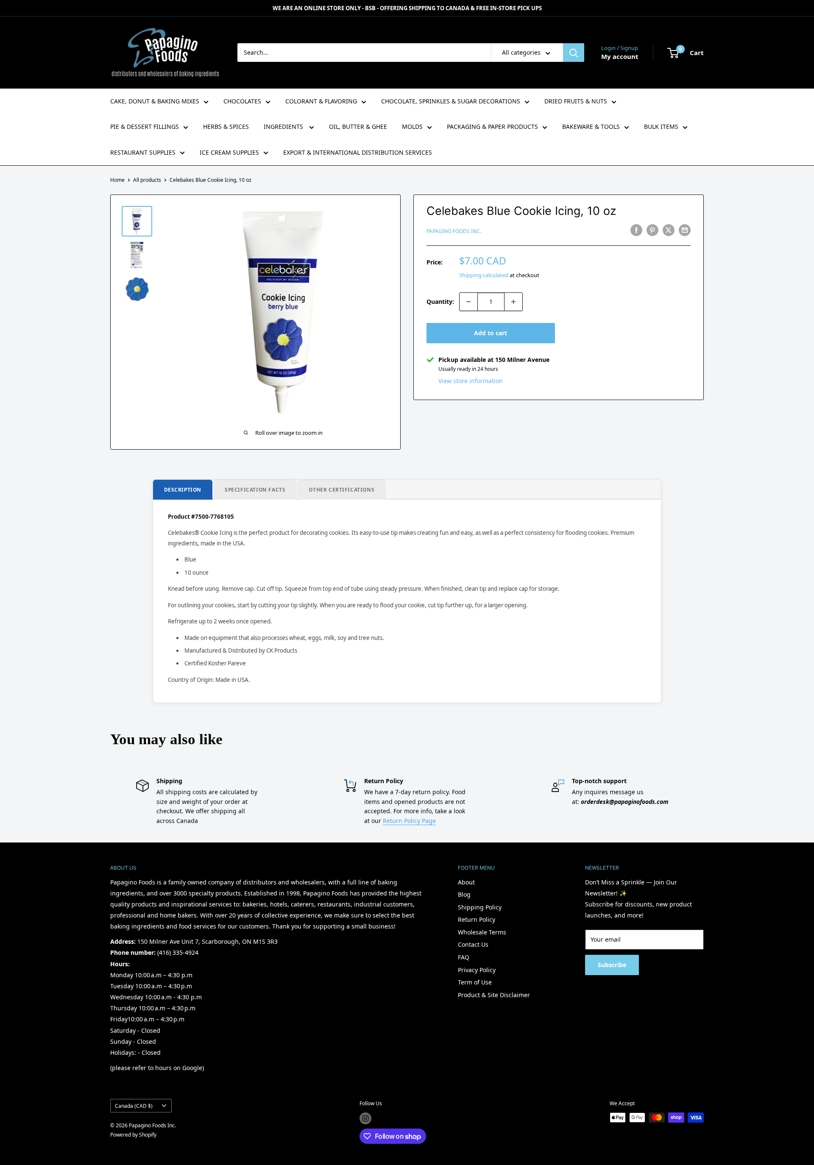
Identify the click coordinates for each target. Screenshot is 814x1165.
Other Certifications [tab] (341, 489)
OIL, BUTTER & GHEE (358, 126)
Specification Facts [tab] (255, 489)
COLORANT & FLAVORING (321, 101)
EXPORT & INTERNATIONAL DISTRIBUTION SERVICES (357, 152)
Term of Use (475, 982)
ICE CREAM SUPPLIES (229, 152)
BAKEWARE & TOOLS (591, 126)
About (466, 882)
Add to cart (490, 333)
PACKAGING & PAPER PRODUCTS (492, 126)
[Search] (573, 52)
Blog (464, 894)
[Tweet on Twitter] (669, 230)
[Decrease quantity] (468, 302)
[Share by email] (685, 230)
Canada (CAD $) (134, 1105)
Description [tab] (183, 489)
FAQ (463, 957)
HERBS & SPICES (226, 126)
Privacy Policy (477, 970)
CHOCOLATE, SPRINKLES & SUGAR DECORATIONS (450, 101)
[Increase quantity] (513, 302)
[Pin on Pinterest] (652, 230)
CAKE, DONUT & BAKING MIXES (154, 101)
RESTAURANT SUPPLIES (143, 152)
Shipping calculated (483, 275)
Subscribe (612, 965)
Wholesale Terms (482, 932)
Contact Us (473, 944)
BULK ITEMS (661, 126)
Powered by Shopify (133, 1134)
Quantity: (440, 302)
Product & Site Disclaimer (494, 995)
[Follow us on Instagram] (365, 1118)
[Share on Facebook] (636, 230)
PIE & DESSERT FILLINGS (144, 126)
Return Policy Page (409, 821)
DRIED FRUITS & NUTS (575, 101)
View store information (470, 381)
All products (147, 180)
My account (619, 56)
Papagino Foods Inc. (454, 231)
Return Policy (476, 919)
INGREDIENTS (284, 126)
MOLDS (412, 126)
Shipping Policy (480, 907)
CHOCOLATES (242, 101)
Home (117, 180)
